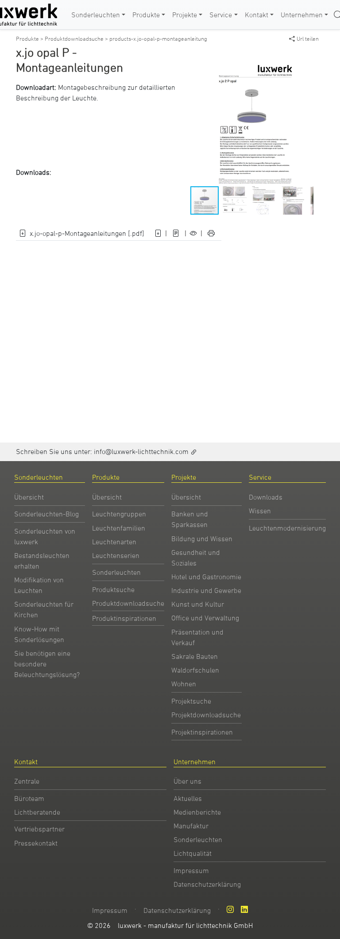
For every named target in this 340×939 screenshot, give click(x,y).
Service (220, 15)
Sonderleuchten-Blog (46, 514)
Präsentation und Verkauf (197, 637)
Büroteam (29, 798)
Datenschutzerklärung (207, 884)
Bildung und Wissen (201, 539)
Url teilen (308, 38)
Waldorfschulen (195, 670)
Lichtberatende (37, 812)
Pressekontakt (36, 843)
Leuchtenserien (115, 555)
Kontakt (256, 15)
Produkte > (30, 38)
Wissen (260, 511)
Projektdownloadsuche (206, 715)
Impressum (191, 870)
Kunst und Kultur (197, 604)
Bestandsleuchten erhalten (42, 560)
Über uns (187, 781)
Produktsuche (113, 589)
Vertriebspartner (39, 829)
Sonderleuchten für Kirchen (43, 609)
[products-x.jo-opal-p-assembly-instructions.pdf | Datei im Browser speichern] (158, 233)
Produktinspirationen (124, 618)
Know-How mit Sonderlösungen (39, 634)
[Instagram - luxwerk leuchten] (230, 909)
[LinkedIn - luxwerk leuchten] (244, 909)
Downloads (265, 497)
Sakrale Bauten (194, 656)
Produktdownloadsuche (128, 603)
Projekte (184, 15)
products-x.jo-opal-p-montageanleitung (158, 38)
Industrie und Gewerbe (206, 590)
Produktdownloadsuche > (77, 38)
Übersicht (29, 497)
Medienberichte (197, 812)
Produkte (146, 15)
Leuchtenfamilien (118, 528)
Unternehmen (302, 15)
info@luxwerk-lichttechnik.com (141, 451)
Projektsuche (191, 701)
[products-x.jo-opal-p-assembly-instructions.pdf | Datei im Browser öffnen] (176, 233)
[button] (305, 70)
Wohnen (183, 684)
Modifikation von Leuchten (39, 585)
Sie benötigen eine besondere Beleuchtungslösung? (47, 663)
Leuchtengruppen (119, 514)
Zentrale (26, 781)
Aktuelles (188, 798)
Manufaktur (191, 826)
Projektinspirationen (202, 732)
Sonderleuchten (95, 15)
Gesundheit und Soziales (195, 557)
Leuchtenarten (114, 542)
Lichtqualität (193, 853)
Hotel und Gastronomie (206, 577)
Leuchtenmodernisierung (287, 528)
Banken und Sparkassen (189, 519)
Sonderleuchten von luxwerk (44, 536)
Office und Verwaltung (205, 618)
